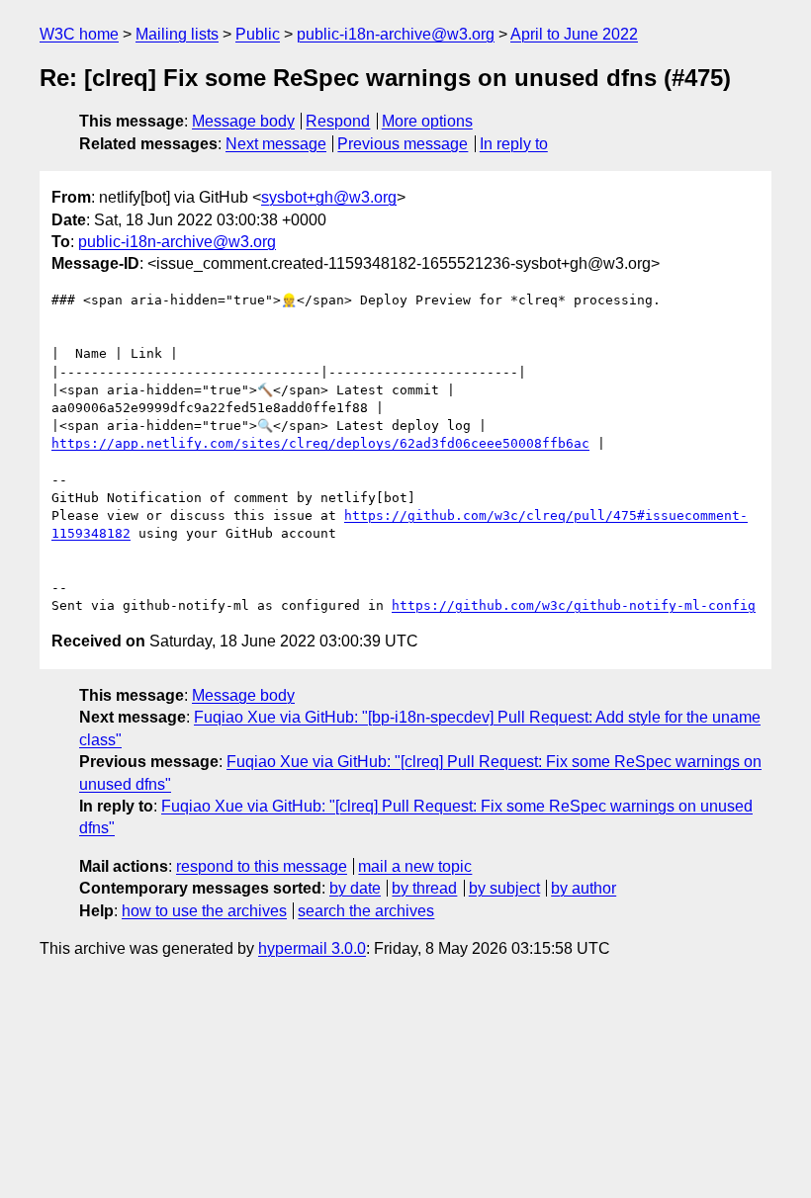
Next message (275, 143)
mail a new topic (415, 866)
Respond (338, 121)
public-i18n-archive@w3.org (396, 34)
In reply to (514, 143)
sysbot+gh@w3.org (329, 197)
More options (427, 121)
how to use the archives (204, 910)
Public (257, 34)
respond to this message (261, 866)
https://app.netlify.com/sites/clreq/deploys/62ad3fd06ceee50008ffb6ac (320, 443)
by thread (424, 888)
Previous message (402, 143)
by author (583, 888)
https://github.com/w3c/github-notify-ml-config (574, 605)
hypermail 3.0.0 (312, 948)
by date (355, 888)
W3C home (79, 34)
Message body (243, 121)
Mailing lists (177, 34)
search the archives (366, 910)
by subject (504, 888)
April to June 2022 (574, 34)
